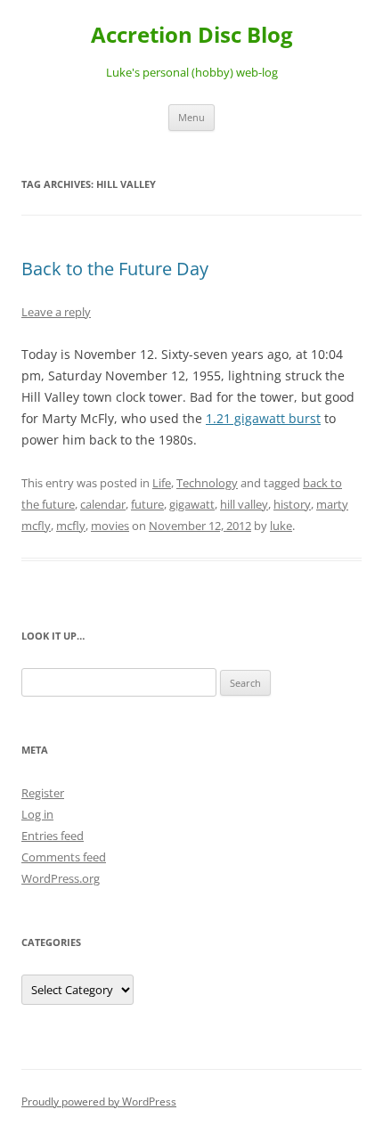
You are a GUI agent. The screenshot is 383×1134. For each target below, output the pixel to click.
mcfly (71, 526)
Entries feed (52, 836)
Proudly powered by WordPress (98, 1101)
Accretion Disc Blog (192, 35)
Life (161, 483)
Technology (207, 483)
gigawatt (192, 504)
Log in (37, 814)
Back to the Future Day (114, 269)
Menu (191, 117)
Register (42, 793)
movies (110, 526)
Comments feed (63, 857)
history (292, 504)
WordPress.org (60, 878)
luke (281, 526)
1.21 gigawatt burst (263, 418)
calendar (103, 504)
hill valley (244, 504)
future (147, 504)
